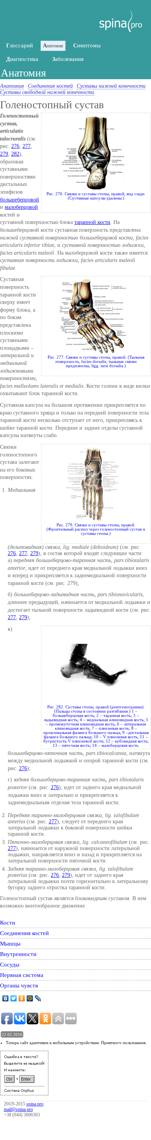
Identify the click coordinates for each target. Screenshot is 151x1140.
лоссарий (19, 45)
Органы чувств (19, 985)
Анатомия (12, 86)
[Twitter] (14, 998)
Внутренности (18, 954)
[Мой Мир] (30, 998)
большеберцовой (19, 200)
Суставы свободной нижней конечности (47, 92)
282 (15, 154)
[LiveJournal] (38, 998)
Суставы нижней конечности (111, 86)
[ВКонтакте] (6, 998)
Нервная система (21, 975)
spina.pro (34, 1104)
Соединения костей (50, 86)
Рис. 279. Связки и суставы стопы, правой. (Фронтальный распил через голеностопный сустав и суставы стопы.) (95, 529)
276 (15, 146)
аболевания (68, 59)
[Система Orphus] (24, 1094)
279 (4, 154)
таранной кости (92, 222)
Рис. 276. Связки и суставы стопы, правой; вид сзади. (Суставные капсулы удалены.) (96, 196)
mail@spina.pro (18, 1109)
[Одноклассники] (22, 998)
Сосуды (9, 964)
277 (26, 146)
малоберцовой (21, 207)
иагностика (22, 59)
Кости (7, 922)
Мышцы (10, 943)
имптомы (87, 45)
